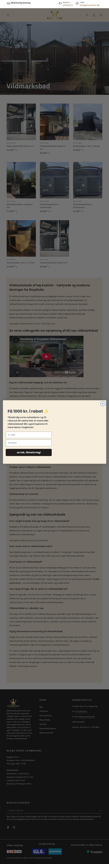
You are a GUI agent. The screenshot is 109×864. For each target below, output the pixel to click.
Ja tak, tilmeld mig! (28, 452)
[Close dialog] (102, 403)
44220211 (68, 5)
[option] (26, 3)
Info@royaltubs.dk (90, 5)
